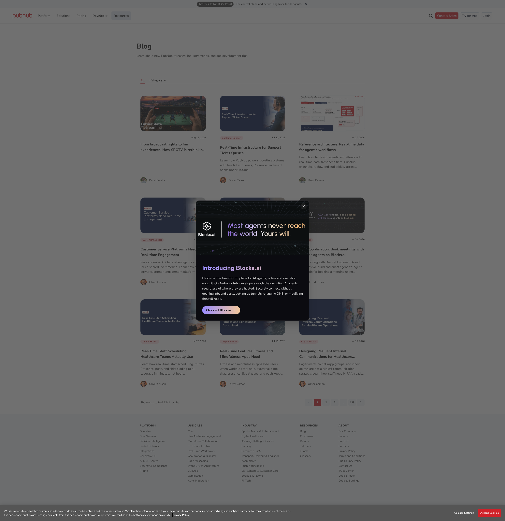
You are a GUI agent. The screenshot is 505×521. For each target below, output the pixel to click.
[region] (252, 513)
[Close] (303, 206)
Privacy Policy (181, 515)
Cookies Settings (464, 513)
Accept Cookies (489, 513)
